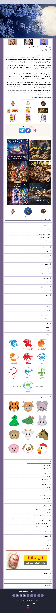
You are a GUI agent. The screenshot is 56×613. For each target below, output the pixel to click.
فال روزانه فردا (47, 585)
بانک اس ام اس (28, 2)
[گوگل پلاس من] (21, 595)
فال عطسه (48, 577)
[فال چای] (40, 194)
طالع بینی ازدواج (47, 291)
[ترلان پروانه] (28, 42)
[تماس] (28, 595)
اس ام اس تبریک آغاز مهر (45, 229)
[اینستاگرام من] (31, 595)
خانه (50, 2)
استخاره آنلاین (20, 2)
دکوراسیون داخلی (23, 90)
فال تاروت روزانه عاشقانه (45, 496)
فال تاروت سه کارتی (46, 476)
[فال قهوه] (40, 172)
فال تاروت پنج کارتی (46, 482)
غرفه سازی (10, 56)
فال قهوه (48, 268)
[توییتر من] (24, 595)
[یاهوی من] (42, 595)
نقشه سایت (23, 603)
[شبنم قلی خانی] (12, 42)
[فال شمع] (18, 172)
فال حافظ (46, 2)
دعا (49, 302)
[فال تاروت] (40, 150)
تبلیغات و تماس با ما (12, 2)
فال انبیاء (48, 260)
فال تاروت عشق (47, 493)
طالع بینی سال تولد (46, 457)
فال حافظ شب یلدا (46, 546)
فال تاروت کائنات (46, 471)
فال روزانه (35, 2)
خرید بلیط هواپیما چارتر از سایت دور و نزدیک (42, 523)
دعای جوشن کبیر (47, 299)
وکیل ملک (48, 512)
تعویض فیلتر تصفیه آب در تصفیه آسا (43, 510)
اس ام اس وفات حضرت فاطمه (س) (43, 240)
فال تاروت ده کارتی (46, 490)
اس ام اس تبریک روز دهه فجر (44, 237)
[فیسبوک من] (35, 595)
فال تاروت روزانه (47, 465)
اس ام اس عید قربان (46, 232)
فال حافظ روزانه (47, 543)
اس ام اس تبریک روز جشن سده (44, 234)
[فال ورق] (18, 194)
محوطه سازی (13, 90)
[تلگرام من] (38, 595)
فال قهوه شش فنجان (46, 274)
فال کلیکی (48, 310)
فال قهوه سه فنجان (46, 271)
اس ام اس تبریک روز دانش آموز (44, 243)
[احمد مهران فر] (44, 42)
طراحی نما (17, 90)
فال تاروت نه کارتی (46, 487)
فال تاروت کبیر (47, 468)
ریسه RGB (48, 327)
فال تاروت (40, 2)
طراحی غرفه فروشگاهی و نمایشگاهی (28, 14)
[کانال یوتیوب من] (17, 595)
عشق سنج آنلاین (47, 319)
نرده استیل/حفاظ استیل (45, 529)
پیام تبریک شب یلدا (46, 548)
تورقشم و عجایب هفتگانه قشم (44, 521)
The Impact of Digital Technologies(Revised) (42, 515)
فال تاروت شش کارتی (46, 485)
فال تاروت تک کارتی (46, 474)
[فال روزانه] (18, 150)
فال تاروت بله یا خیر (46, 498)
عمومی (44, 219)
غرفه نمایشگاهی (23, 57)
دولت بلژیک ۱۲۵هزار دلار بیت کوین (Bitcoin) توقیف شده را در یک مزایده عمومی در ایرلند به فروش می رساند (30, 518)
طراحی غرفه (19, 84)
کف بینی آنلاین (47, 282)
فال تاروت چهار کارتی (46, 479)
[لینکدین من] (13, 595)
